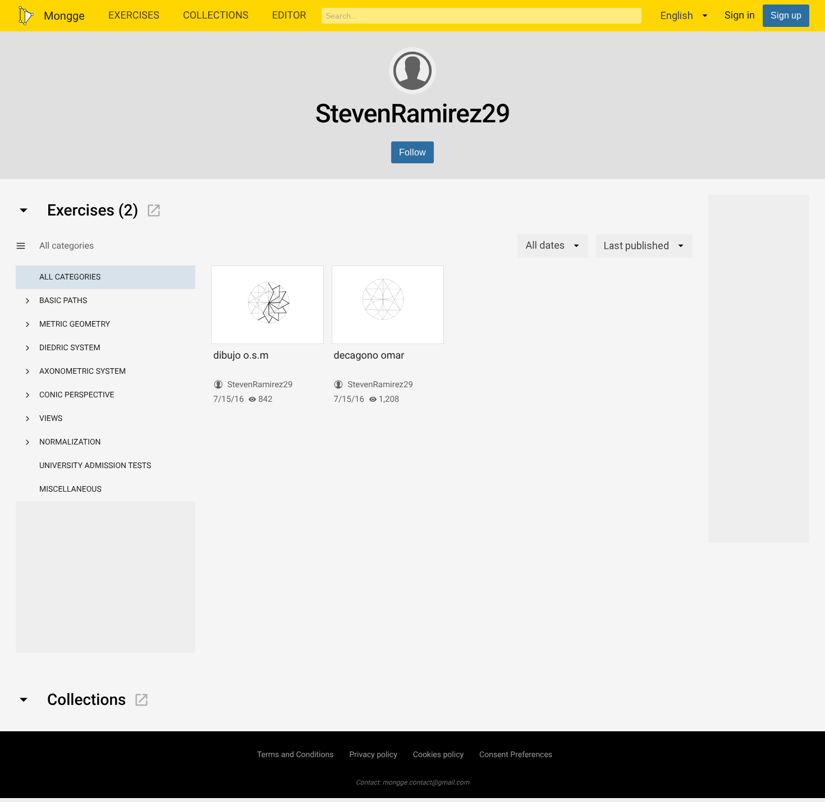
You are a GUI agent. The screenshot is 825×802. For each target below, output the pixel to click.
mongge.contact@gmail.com (426, 782)
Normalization (70, 442)
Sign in (740, 15)
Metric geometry (74, 324)
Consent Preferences (515, 754)
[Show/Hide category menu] (27, 246)
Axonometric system (82, 371)
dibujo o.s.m (240, 355)
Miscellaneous (70, 489)
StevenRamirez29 (259, 384)
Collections (216, 15)
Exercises (133, 15)
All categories (69, 277)
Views (50, 418)
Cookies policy (438, 754)
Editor (289, 15)
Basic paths (63, 300)
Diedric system (69, 347)
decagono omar (368, 355)
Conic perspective (76, 395)
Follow (412, 152)
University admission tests (95, 465)
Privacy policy (373, 754)
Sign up (786, 15)
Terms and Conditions (295, 754)
